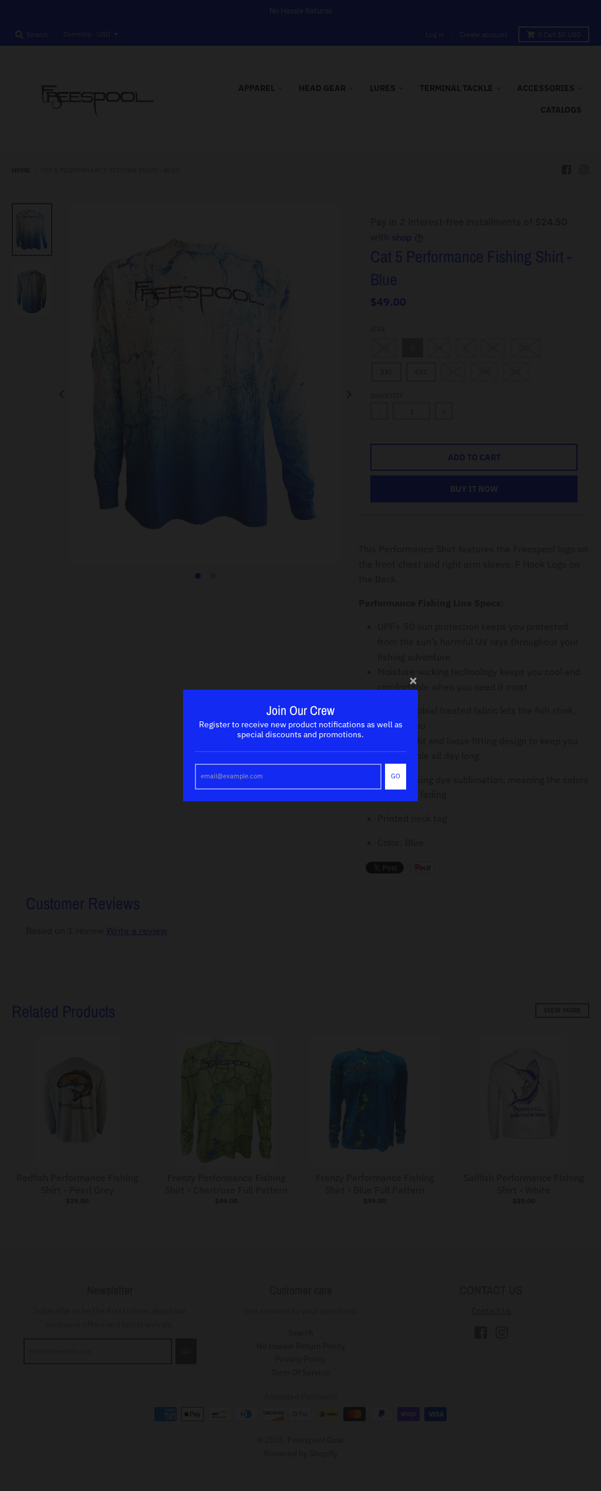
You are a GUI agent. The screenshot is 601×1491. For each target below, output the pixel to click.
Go (395, 776)
